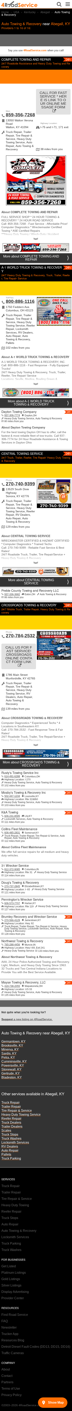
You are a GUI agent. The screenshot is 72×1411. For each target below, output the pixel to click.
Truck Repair (10, 1102)
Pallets (6, 1154)
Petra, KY (8, 1057)
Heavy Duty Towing (15, 1205)
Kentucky (30, 12)
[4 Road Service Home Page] (19, 4)
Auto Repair (9, 1150)
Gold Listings (10, 1279)
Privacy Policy (11, 1395)
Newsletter (9, 1327)
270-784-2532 (20, 635)
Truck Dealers (11, 1122)
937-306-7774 (12, 415)
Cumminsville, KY (14, 1061)
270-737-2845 (12, 886)
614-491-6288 (12, 776)
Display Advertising (15, 1291)
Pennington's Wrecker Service (22, 899)
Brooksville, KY (12, 1045)
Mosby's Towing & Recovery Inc (23, 792)
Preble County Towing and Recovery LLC (30, 590)
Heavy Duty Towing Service (21, 1114)
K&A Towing (9, 812)
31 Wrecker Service (15, 865)
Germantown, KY (13, 1041)
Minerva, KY (10, 1049)
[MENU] (67, 4)
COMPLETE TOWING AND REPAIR (26, 59)
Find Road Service (14, 1314)
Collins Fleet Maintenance (19, 829)
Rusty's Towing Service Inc (20, 772)
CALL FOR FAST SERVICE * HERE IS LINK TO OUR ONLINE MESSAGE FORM (53, 100)
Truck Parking (11, 1158)
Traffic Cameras (12, 1353)
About (5, 1369)
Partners (7, 1382)
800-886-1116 (20, 301)
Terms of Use (10, 1388)
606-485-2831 (12, 832)
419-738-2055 (12, 986)
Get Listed (8, 1266)
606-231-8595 (12, 816)
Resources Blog (12, 1340)
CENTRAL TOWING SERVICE (22, 453)
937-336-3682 (12, 594)
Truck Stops (9, 1134)
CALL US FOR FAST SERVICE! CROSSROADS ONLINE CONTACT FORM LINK (18, 654)
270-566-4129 (12, 920)
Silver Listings (11, 1285)
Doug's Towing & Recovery (20, 882)
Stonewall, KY (11, 1069)
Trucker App (9, 1334)
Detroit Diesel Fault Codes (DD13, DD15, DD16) (35, 1346)
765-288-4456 (12, 944)
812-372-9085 (12, 869)
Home (5, 12)
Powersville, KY (12, 1065)
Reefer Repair (11, 1118)
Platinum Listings (13, 1272)
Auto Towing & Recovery (18, 1230)
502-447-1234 (12, 796)
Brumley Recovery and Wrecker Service (29, 916)
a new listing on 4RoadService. (27, 1019)
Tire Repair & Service (16, 1110)
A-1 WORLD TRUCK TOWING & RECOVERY (31, 269)
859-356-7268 (20, 114)
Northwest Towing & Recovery (22, 941)
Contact (6, 1375)
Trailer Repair (11, 1106)
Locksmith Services (15, 1142)
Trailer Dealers (11, 1126)
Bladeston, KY (11, 1077)
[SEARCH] (59, 4)
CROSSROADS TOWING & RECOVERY (28, 605)
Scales (6, 1130)
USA (16, 12)
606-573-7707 (12, 903)
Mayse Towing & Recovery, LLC (23, 982)
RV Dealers (9, 1146)
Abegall (45, 12)
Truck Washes (11, 1138)
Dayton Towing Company (19, 411)
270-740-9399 (20, 483)
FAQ (4, 1321)
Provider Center (12, 1298)
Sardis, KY (9, 1053)
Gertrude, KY (10, 1073)
